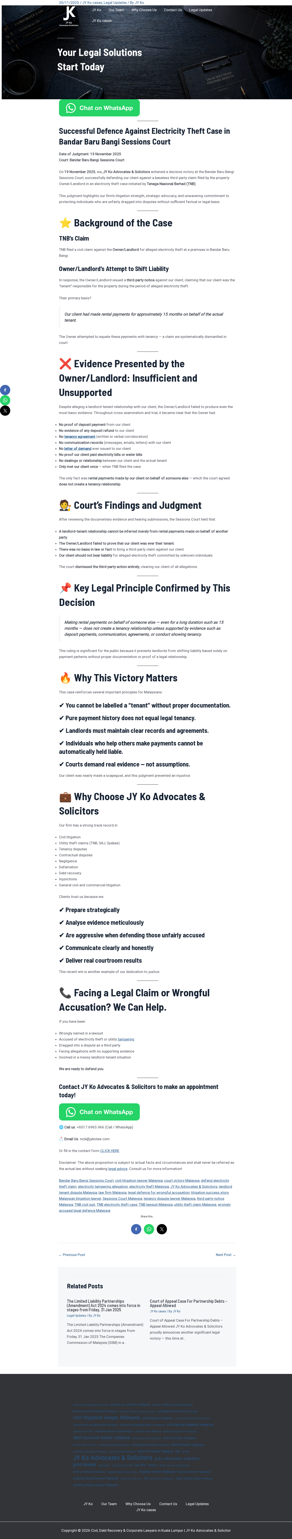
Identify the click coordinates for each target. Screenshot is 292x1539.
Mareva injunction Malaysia (193, 1471)
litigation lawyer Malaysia (157, 1472)
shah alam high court (131, 1478)
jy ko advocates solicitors (177, 1458)
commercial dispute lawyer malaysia (95, 1424)
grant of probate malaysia (122, 1451)
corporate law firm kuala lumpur (113, 1431)
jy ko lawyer (85, 1464)
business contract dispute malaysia (95, 1411)
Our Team (116, 10)
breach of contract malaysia (130, 1404)
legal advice (117, 1169)
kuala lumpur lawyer (122, 1465)
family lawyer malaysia (187, 1445)
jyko (178, 1451)
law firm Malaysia (113, 1192)
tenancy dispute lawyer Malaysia (169, 1198)
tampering (126, 1039)
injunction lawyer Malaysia (155, 1451)
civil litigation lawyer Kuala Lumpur (177, 1411)
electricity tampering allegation (103, 1186)
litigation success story (210, 1192)
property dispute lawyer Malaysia (95, 1478)
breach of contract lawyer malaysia (91, 1404)
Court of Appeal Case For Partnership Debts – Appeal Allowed (188, 1303)
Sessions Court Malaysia (122, 1198)
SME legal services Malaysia (159, 1478)
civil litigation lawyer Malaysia (139, 1180)
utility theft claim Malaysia (195, 1204)
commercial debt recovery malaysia (193, 1418)
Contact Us (173, 10)
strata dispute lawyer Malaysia (194, 1478)
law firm (140, 1465)
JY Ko (96, 10)
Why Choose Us (144, 10)
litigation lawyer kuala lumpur (122, 1472)
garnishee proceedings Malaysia (90, 1451)
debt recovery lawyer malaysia (101, 1437)
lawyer (152, 1465)
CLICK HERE (109, 1151)
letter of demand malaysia (89, 1471)
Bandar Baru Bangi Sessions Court (86, 1180)
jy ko (186, 1451)
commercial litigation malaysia (190, 1425)
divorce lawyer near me (85, 1445)
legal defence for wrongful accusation (159, 1192)
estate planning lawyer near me (151, 1444)
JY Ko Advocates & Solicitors (193, 1186)
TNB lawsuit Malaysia (156, 1204)
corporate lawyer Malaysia (148, 1431)
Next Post (226, 1255)
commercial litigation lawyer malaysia (142, 1424)
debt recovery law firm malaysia (180, 1431)
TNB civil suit (85, 1204)
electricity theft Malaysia (149, 1186)
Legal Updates (200, 10)
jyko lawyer (104, 1465)
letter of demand (77, 448)
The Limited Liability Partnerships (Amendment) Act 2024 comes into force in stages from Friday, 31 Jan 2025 (103, 1305)
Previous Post (71, 1255)
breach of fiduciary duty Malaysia (172, 1404)
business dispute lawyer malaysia (136, 1411)
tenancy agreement (79, 436)
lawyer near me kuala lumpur (174, 1465)
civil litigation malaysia (157, 1418)
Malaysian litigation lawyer (80, 1198)
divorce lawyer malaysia (179, 1438)
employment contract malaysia (114, 1445)
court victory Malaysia (181, 1180)
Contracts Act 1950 (82, 1431)
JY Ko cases (102, 20)
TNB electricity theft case (117, 1204)
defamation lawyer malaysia (146, 1438)
